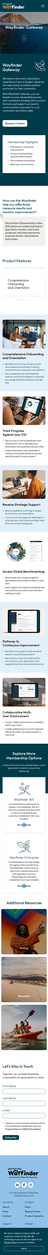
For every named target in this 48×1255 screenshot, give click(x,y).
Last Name (9, 1098)
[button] (16, 300)
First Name (9, 1086)
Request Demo (33, 1211)
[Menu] (42, 6)
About (6, 1207)
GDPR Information (32, 1129)
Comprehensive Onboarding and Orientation (18, 284)
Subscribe (11, 1137)
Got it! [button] (24, 1248)
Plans (28, 1207)
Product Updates (34, 1216)
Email (6, 1110)
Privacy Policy (10, 1242)
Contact (7, 1216)
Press (5, 1211)
